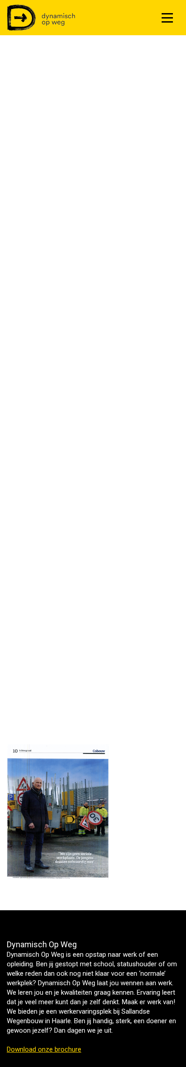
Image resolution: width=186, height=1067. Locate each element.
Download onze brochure (44, 1049)
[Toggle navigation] (167, 18)
